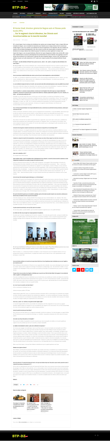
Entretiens (22, 22)
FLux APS (76, 160)
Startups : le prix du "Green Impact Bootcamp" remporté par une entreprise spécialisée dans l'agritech (84, 206)
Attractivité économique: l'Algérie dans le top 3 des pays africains (84, 179)
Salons (62, 13)
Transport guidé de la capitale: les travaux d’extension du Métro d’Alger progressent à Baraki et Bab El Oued (77, 16)
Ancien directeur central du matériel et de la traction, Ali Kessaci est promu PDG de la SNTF (37, 16)
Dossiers (68, 13)
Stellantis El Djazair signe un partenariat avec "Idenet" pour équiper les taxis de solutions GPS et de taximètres (84, 195)
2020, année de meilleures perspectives (81, 119)
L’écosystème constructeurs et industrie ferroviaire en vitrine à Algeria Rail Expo (87, 99)
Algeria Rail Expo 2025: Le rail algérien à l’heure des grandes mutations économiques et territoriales (87, 90)
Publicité (26, 1)
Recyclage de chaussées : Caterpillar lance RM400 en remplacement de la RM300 (19, 405)
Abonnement (20, 1)
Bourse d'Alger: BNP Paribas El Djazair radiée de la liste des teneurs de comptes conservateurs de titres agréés (84, 164)
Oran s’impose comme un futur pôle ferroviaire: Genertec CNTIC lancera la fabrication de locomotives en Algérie (88, 72)
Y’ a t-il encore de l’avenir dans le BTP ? (81, 124)
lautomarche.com (92, 13)
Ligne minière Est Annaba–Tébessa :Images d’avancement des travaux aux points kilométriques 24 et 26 (88, 145)
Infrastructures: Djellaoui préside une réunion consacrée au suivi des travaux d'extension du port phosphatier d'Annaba (84, 201)
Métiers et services (78, 13)
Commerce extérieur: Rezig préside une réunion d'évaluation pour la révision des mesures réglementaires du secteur (84, 169)
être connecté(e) (23, 422)
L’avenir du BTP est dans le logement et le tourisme (84, 129)
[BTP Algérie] (20, 7)
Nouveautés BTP (53, 13)
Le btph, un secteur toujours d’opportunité (82, 108)
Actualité (30, 13)
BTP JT (44, 13)
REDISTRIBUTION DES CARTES (80, 114)
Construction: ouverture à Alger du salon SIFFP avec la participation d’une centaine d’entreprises (84, 174)
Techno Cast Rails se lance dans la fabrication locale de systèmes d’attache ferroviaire (88, 64)
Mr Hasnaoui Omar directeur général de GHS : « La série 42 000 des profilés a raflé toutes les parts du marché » (33, 406)
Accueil (14, 1)
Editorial (22, 13)
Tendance (38, 13)
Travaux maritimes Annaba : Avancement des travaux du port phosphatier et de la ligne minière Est (88, 153)
